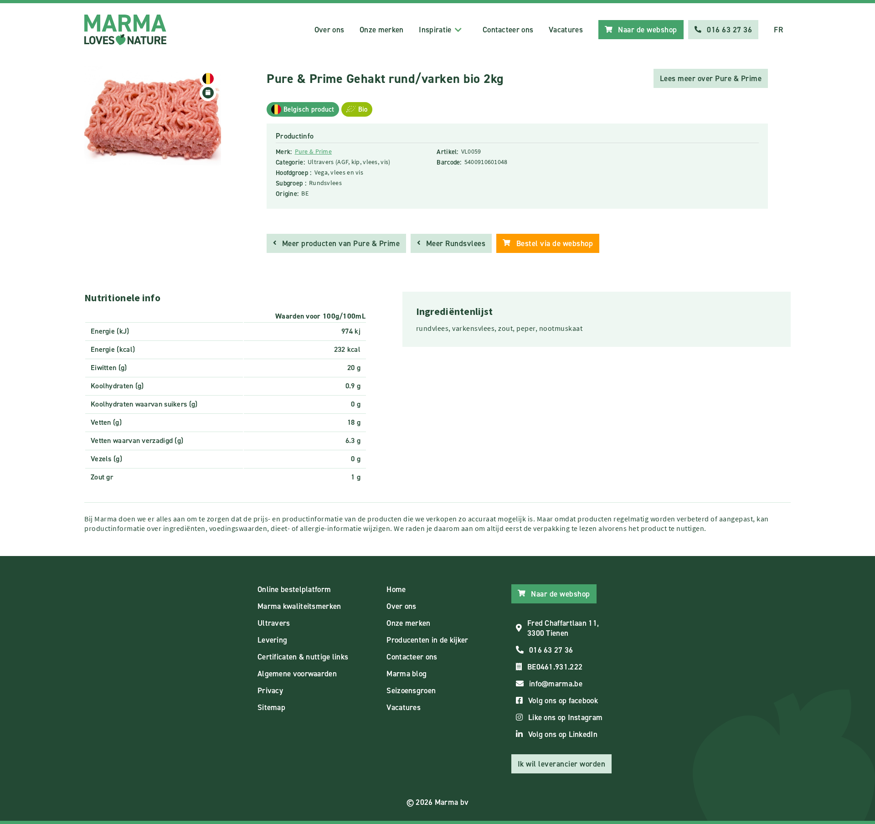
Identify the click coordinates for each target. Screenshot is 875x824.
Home (396, 589)
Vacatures (566, 30)
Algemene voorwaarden (297, 674)
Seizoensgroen (411, 690)
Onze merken (381, 30)
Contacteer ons (508, 30)
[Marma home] (125, 30)
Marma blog (406, 674)
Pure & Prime (313, 151)
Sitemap (271, 707)
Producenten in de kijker (427, 640)
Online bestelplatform (294, 589)
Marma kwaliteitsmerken (299, 606)
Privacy (270, 690)
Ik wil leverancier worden (562, 764)
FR (778, 30)
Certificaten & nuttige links (302, 657)
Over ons (329, 30)
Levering (272, 640)
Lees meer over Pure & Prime (711, 78)
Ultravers (273, 623)
